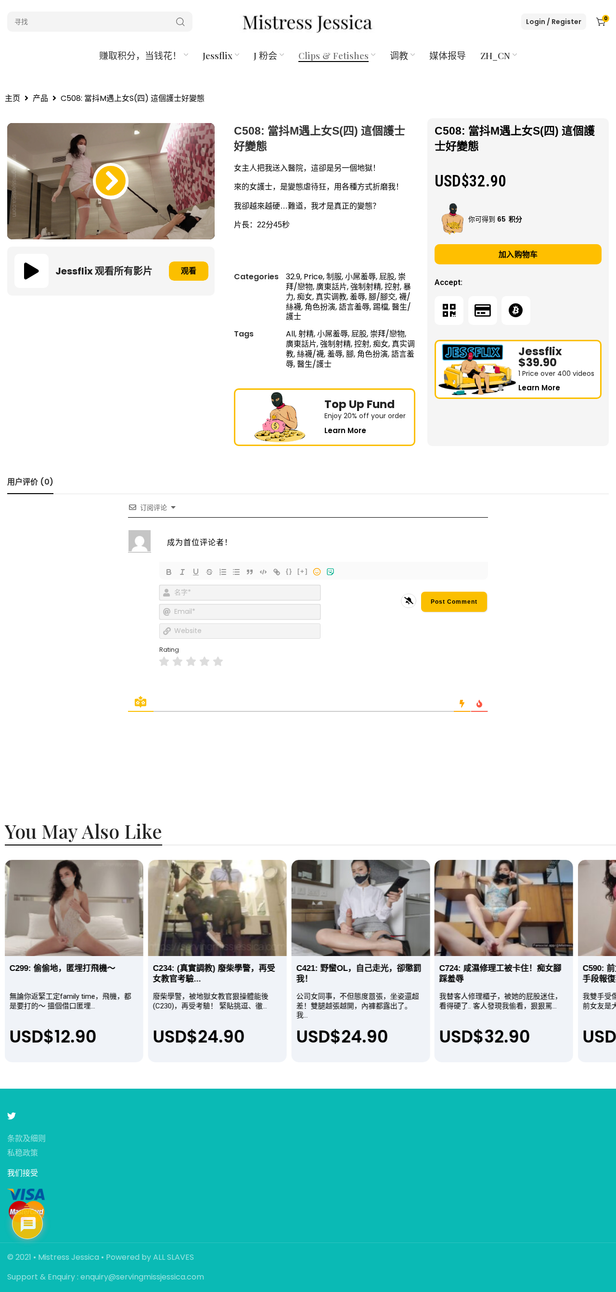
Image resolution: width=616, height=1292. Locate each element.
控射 (392, 286)
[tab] (30, 482)
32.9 (293, 276)
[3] (191, 661)
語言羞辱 (354, 306)
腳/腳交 (382, 296)
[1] (164, 661)
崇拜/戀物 (387, 333)
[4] (204, 661)
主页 (12, 99)
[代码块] (263, 572)
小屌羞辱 (360, 276)
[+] (302, 571)
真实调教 (331, 296)
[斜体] (182, 572)
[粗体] (169, 572)
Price (313, 276)
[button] (110, 181)
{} (289, 571)
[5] (218, 661)
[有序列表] (223, 572)
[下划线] (196, 572)
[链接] (276, 572)
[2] (177, 661)
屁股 (387, 276)
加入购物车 (518, 254)
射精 (306, 333)
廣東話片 (331, 286)
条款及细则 (26, 1139)
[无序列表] (236, 572)
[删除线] (209, 572)
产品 (40, 99)
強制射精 (365, 286)
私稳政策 (22, 1153)
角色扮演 (320, 306)
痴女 (304, 296)
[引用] (250, 572)
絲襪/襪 (310, 354)
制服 (334, 276)
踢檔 (380, 306)
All (290, 333)
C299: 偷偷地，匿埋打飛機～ (63, 968)
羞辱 (357, 296)
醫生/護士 (314, 364)
